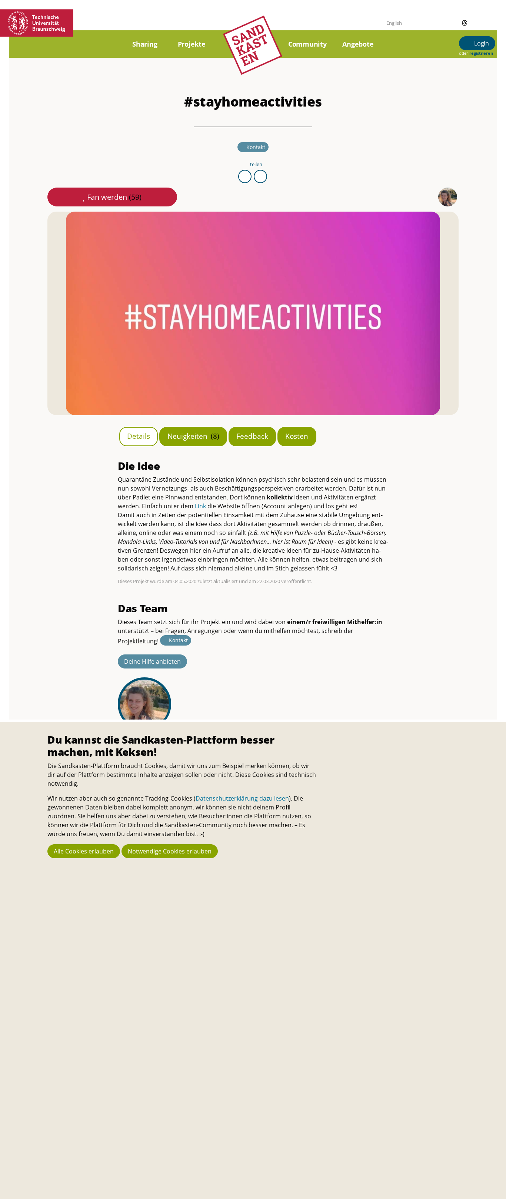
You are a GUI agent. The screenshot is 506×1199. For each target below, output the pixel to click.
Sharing (144, 44)
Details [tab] (138, 436)
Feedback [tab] (252, 436)
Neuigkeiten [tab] (193, 436)
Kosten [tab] (296, 436)
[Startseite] (252, 53)
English (394, 23)
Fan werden (114, 197)
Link (200, 506)
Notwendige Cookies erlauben (170, 851)
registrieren (481, 53)
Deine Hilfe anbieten (152, 661)
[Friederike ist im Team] (447, 197)
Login (481, 43)
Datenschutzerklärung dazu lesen (242, 798)
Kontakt (255, 147)
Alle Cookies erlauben (84, 851)
